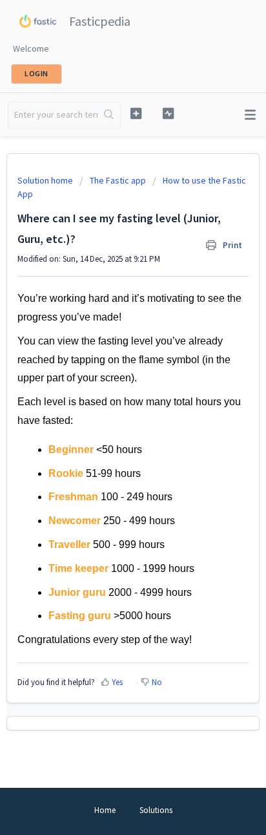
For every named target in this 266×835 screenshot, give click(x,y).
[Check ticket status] (168, 113)
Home (105, 810)
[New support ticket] (136, 113)
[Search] (108, 115)
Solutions (155, 810)
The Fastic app (118, 180)
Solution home (46, 180)
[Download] (109, 411)
